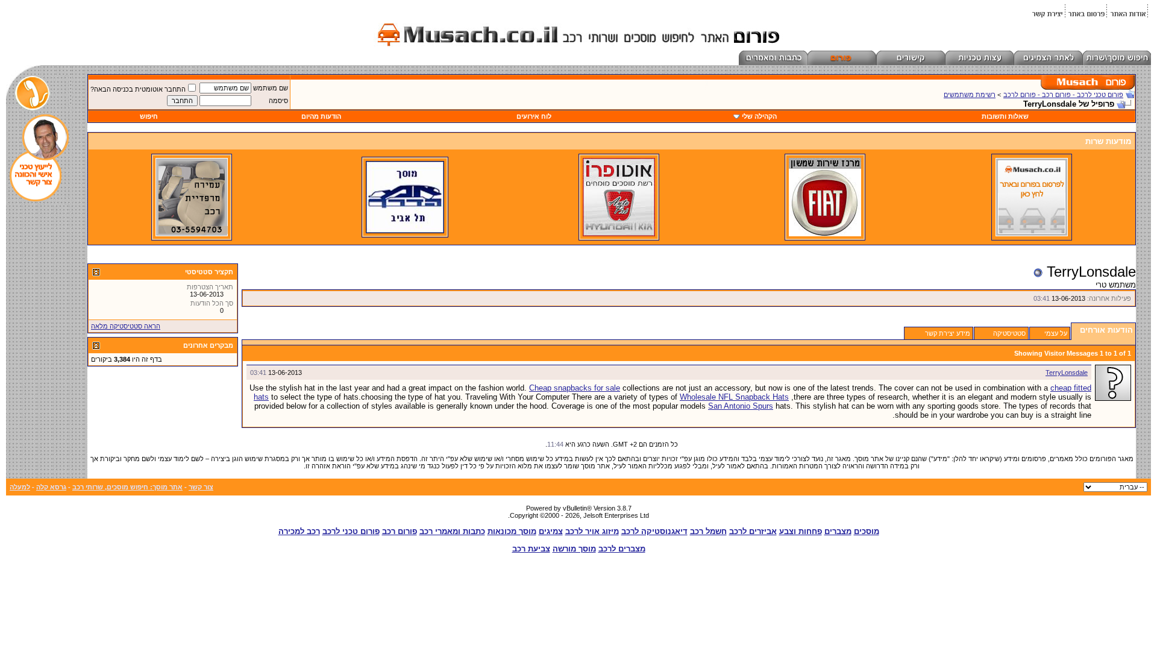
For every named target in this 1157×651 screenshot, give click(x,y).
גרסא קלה (51, 487)
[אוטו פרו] (619, 233)
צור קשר (201, 487)
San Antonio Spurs (740, 405)
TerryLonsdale (1067, 372)
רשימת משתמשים (970, 94)
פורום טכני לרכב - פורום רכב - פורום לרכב (1063, 94)
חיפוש (149, 116)
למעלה (20, 487)
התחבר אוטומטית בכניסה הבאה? (138, 89)
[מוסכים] (1032, 233)
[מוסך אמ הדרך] (405, 230)
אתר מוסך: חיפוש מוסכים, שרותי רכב (127, 487)
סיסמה (278, 100)
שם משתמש (270, 88)
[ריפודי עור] (191, 233)
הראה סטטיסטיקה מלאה (125, 326)
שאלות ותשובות (1005, 116)
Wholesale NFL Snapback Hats (734, 396)
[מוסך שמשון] (825, 233)
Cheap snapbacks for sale (574, 387)
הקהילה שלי (759, 116)
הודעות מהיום (321, 116)
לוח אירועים (533, 116)
